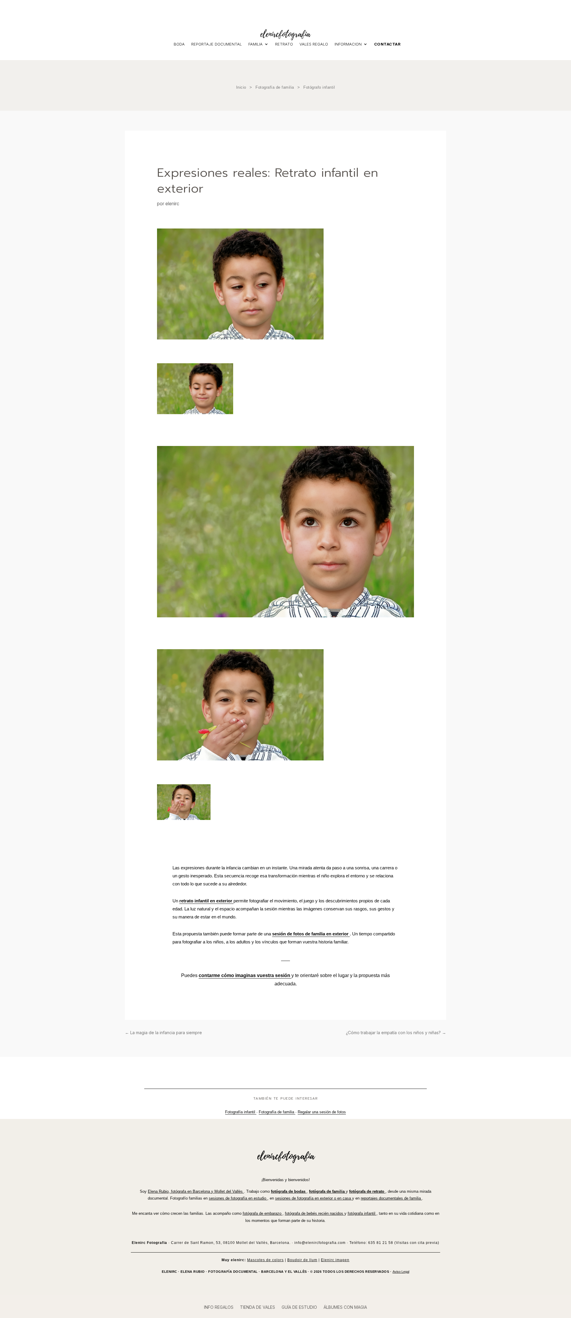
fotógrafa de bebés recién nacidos (314, 1213)
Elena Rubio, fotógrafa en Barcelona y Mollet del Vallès (196, 1191)
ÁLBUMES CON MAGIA (345, 1307)
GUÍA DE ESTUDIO (299, 1307)
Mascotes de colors (265, 1260)
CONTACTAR (387, 44)
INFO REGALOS (218, 1307)
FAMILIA (255, 44)
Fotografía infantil (240, 1112)
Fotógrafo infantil (319, 87)
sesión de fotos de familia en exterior (311, 933)
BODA (179, 44)
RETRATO (284, 44)
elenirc (172, 203)
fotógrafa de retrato (367, 1191)
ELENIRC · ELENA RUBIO (183, 1271)
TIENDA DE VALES (257, 1307)
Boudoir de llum (302, 1260)
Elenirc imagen (335, 1260)
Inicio (241, 87)
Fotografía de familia (274, 87)
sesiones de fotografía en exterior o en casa (313, 1198)
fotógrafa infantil (362, 1213)
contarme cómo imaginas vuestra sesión (245, 975)
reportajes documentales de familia (391, 1198)
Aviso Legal (401, 1271)
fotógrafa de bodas (289, 1191)
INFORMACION (348, 44)
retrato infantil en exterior (206, 900)
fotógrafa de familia (327, 1191)
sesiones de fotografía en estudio (238, 1198)
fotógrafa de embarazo (263, 1213)
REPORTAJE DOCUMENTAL (216, 44)
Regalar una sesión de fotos (322, 1112)
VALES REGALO (313, 44)
